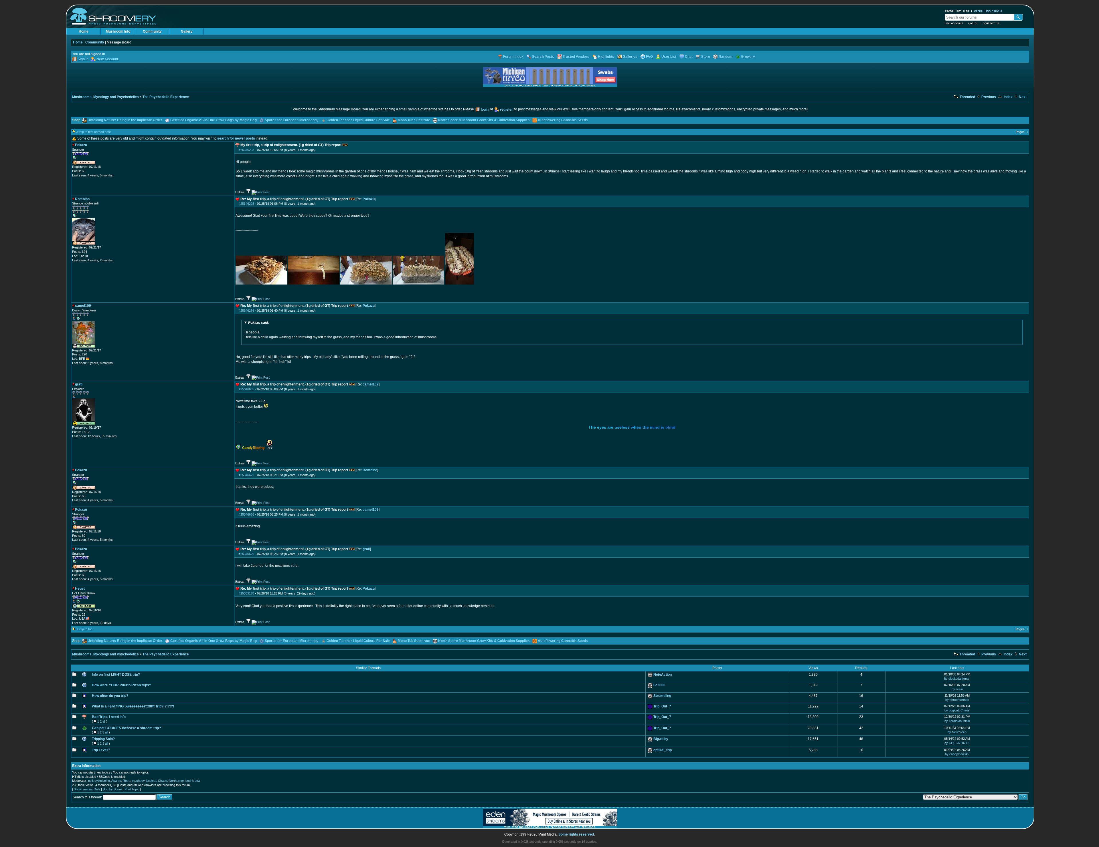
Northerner (176, 780)
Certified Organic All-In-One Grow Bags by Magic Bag (213, 120)
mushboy (138, 780)
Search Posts (543, 57)
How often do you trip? (110, 696)
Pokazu (369, 199)
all (103, 721)
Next (1022, 97)
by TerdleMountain (957, 721)
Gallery (187, 31)
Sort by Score (112, 789)
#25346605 (246, 389)
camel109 (371, 384)
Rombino (370, 470)
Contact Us (991, 23)
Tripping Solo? (103, 739)
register (506, 110)
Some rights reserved (576, 834)
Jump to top (84, 629)
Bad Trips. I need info (109, 717)
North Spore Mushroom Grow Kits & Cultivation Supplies (484, 120)
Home (83, 31)
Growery (748, 57)
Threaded (967, 97)
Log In (973, 23)
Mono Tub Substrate (414, 120)
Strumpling (662, 696)
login (485, 110)
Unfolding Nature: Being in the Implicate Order (125, 120)
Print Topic (131, 789)
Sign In (83, 59)
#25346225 (246, 203)
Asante (116, 780)
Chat (689, 57)
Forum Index (513, 57)
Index (1008, 97)
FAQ (649, 57)
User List (668, 57)
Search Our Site (957, 11)
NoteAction (662, 675)
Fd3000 (659, 685)
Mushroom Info (118, 31)
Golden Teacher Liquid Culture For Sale (358, 120)
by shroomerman (957, 699)
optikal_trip (662, 750)
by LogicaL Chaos (957, 710)
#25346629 (246, 554)
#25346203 (246, 150)
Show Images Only (87, 789)
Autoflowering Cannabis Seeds (563, 120)
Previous (988, 97)
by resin (957, 689)
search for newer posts (236, 138)
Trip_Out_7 (662, 706)
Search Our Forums (988, 11)
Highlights (606, 57)
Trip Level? (101, 750)
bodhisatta (192, 780)
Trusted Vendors (576, 57)
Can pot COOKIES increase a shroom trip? (126, 728)
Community (152, 31)
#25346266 (246, 310)
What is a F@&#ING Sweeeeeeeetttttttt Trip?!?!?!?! (133, 706)
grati (366, 549)
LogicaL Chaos (156, 780)
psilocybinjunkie (99, 780)
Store (705, 57)
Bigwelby (660, 739)
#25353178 (246, 593)
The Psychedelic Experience (166, 97)
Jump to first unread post (93, 132)
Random (725, 57)
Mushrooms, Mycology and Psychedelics (105, 97)
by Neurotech (957, 732)
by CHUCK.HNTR (957, 743)
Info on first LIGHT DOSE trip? (116, 675)
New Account (954, 23)
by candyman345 (957, 754)
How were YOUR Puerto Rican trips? (121, 685)
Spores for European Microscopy (292, 120)
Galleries (630, 57)
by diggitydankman (957, 678)
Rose (126, 780)
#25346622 (246, 475)
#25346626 (246, 514)
